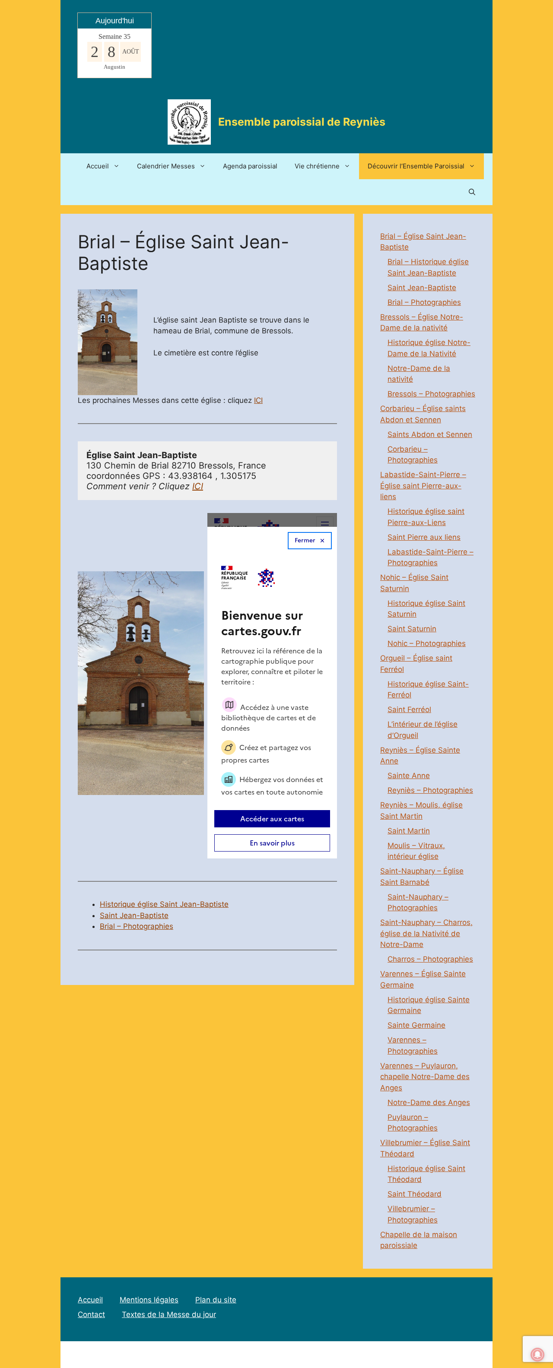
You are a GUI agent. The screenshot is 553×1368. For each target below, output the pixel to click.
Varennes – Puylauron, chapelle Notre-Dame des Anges (425, 1076)
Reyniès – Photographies (430, 790)
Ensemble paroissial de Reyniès (301, 121)
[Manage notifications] (537, 1355)
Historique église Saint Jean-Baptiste (164, 904)
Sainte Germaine (416, 1025)
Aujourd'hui (114, 20)
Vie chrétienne (317, 166)
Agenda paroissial (250, 166)
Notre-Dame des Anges (429, 1102)
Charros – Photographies (430, 959)
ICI (258, 400)
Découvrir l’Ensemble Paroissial (416, 166)
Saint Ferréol (409, 709)
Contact (91, 1314)
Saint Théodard (415, 1194)
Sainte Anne (409, 775)
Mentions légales (149, 1299)
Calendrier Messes (166, 166)
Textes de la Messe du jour (169, 1314)
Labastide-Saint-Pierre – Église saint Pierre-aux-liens (423, 485)
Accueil (97, 166)
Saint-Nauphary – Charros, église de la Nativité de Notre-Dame (426, 933)
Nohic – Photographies (427, 643)
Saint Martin (409, 830)
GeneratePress (364, 1354)
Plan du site (215, 1299)
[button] (472, 192)
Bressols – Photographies (431, 394)
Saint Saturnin (412, 628)
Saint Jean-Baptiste (134, 915)
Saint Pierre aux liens (424, 537)
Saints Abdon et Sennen (430, 434)
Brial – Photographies (136, 926)
